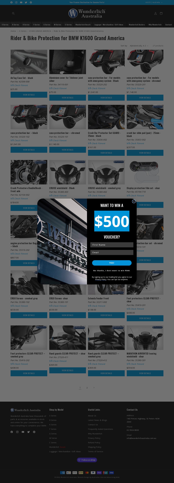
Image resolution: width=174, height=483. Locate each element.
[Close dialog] (133, 201)
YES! (111, 262)
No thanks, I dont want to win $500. (111, 271)
